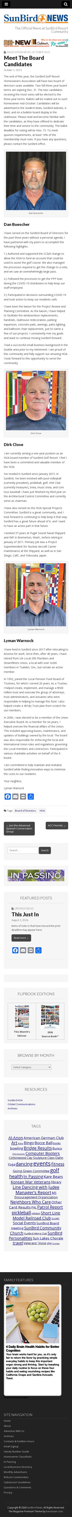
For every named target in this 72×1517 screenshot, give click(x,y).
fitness (57, 1164)
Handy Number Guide (16, 1451)
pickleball (21, 1213)
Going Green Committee (31, 1171)
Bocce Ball (43, 1142)
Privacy (8, 1492)
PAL (34, 1207)
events (42, 1163)
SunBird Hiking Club (35, 1233)
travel (18, 1242)
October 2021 (41, 52)
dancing (24, 1164)
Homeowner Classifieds (18, 1456)
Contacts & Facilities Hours (19, 1441)
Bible (20, 1143)
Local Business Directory (18, 1467)
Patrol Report (50, 1207)
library (56, 1182)
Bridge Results (38, 1148)
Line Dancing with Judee (36, 1187)
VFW (49, 1243)
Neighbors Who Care (30, 1202)
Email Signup (11, 1446)
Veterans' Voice (35, 1243)
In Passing (33, 1176)
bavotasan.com (54, 1511)
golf (54, 1170)
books (57, 1143)
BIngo (29, 1142)
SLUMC (55, 1218)
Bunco (57, 1148)
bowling (16, 1148)
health (16, 1176)
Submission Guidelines (17, 1482)
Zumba (56, 1243)
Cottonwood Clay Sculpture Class (32, 1158)
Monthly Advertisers (15, 1472)
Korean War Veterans (30, 1181)
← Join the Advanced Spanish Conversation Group (19, 828)
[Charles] (36, 43)
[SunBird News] (36, 16)
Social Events (24, 1222)
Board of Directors (25, 810)
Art (14, 1142)
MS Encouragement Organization (36, 1195)
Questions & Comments (17, 1487)
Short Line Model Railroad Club (36, 1215)
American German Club (44, 1137)
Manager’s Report (33, 1192)
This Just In (25, 914)
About (7, 1426)
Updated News (24, 908)
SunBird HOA (15, 1100)
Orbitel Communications (21, 1104)
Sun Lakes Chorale (48, 1238)
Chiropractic (18, 1154)
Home (7, 1420)
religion (35, 1213)
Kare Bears (53, 1176)
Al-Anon (15, 1137)
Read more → (21, 937)
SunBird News (34, 1507)
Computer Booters (43, 1153)
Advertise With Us (14, 1431)
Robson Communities (16, 1477)
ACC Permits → (57, 825)
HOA (42, 810)
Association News (19, 52)
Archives (12, 1108)
